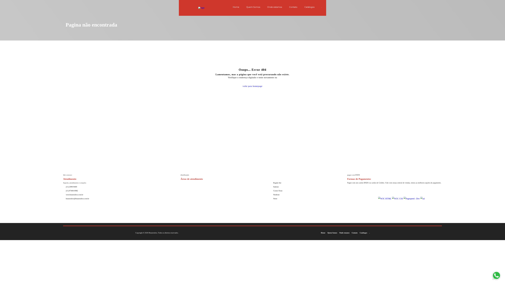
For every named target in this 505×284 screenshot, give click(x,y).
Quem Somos (253, 7)
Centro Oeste (277, 191)
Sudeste (276, 187)
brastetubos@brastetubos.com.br (77, 199)
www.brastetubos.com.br (74, 195)
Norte (275, 199)
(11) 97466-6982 (72, 191)
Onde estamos (274, 7)
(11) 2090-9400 (71, 187)
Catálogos (309, 7)
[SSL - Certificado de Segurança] (422, 199)
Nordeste (276, 195)
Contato (293, 7)
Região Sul (277, 183)
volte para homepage (252, 86)
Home (236, 7)
